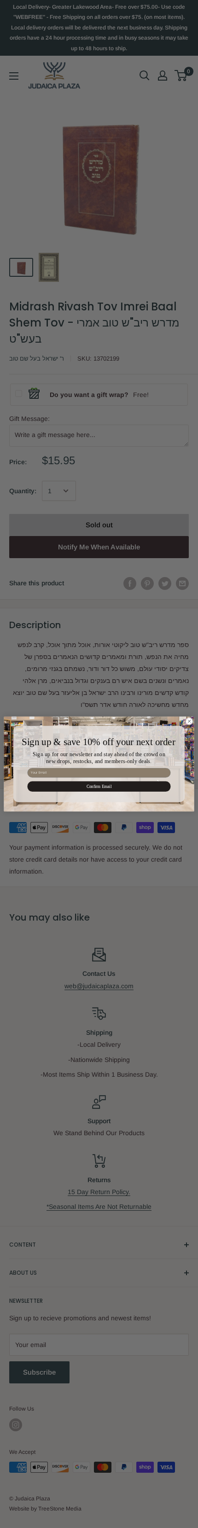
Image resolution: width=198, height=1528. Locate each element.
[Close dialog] (189, 721)
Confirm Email (99, 786)
